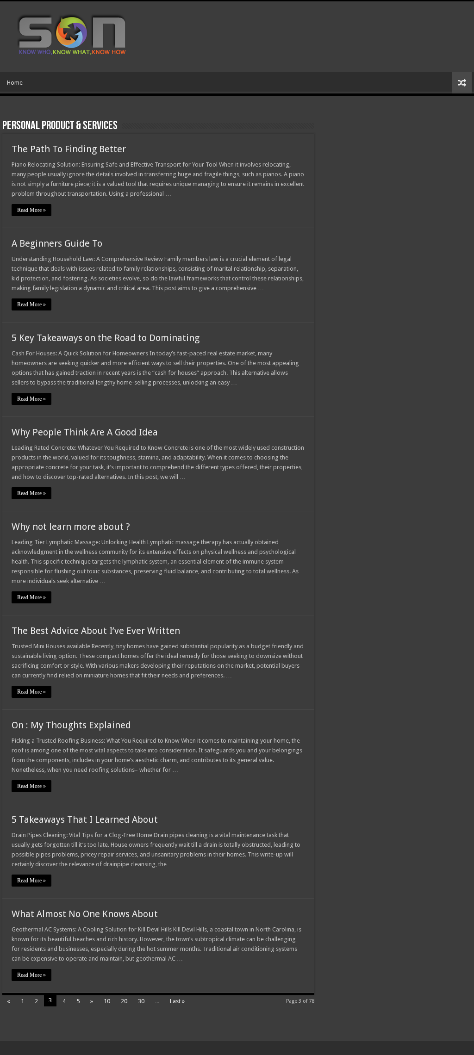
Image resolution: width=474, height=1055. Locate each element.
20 (124, 1001)
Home (15, 82)
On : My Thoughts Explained (71, 725)
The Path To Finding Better (69, 149)
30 (141, 1001)
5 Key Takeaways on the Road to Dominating (106, 337)
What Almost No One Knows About (85, 913)
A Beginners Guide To (57, 243)
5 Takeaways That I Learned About (85, 819)
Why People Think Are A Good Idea (85, 432)
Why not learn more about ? (71, 526)
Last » (177, 1001)
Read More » (31, 210)
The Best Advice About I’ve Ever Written (96, 630)
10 (107, 1001)
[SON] (82, 35)
